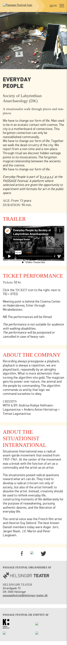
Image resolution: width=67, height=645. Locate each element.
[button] (62, 6)
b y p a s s (46, 177)
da (51, 6)
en (55, 6)
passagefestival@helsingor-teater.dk (25, 595)
